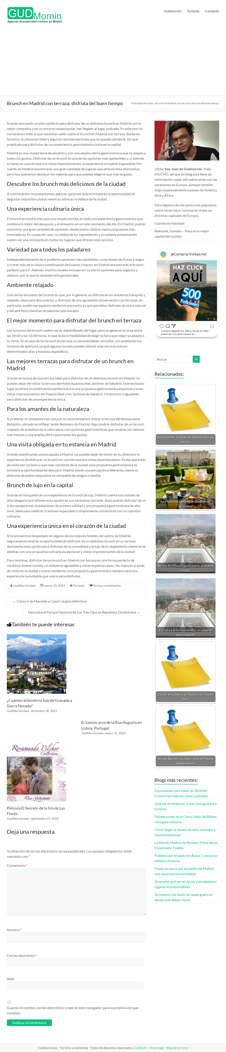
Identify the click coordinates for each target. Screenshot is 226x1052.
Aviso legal (156, 1048)
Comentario (17, 865)
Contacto (212, 11)
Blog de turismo (177, 1048)
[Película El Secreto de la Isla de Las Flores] (36, 744)
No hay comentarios (107, 585)
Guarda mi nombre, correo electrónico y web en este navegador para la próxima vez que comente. (72, 1010)
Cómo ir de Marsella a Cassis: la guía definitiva (49, 601)
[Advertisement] (113, 61)
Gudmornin (172, 11)
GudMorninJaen (24, 585)
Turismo (193, 11)
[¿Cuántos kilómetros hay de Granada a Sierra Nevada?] (36, 636)
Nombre (14, 930)
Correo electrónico (22, 955)
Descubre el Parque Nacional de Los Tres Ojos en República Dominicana (84, 612)
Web (10, 979)
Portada (148, 103)
